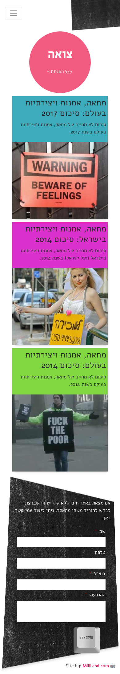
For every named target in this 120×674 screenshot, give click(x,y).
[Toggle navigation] (13, 13)
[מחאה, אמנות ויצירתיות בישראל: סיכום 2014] (60, 306)
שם (100, 531)
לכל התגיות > (59, 71)
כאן (107, 517)
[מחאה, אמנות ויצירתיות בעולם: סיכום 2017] (60, 180)
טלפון (100, 552)
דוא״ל (97, 573)
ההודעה (95, 595)
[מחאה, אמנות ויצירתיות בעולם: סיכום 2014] (60, 432)
